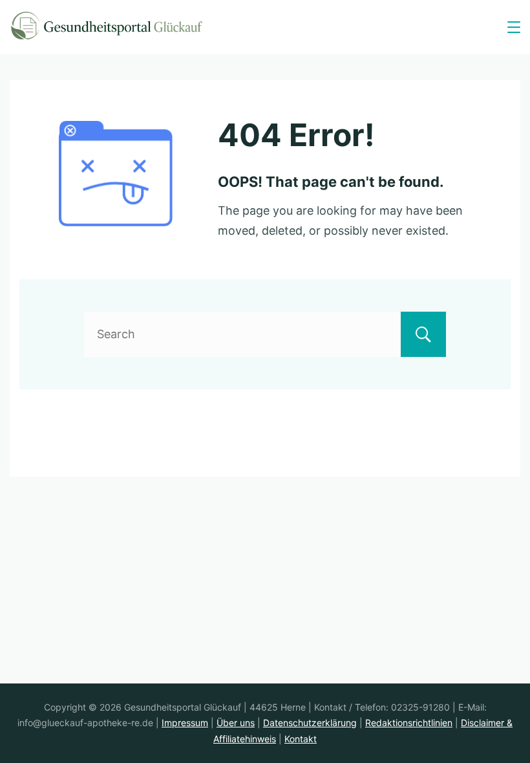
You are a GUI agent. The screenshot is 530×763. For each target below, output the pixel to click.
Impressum (185, 722)
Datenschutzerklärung (310, 722)
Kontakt (300, 738)
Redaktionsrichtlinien (408, 722)
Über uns (236, 722)
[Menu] (513, 27)
